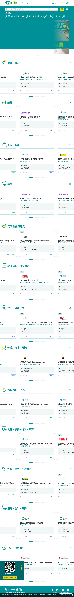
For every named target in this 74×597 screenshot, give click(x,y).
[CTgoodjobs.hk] (10, 589)
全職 (13, 91)
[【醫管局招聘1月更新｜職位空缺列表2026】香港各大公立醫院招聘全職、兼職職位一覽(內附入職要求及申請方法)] (37, 37)
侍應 (40, 16)
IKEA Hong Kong (63, 161)
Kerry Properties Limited (27, 243)
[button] (7, 9)
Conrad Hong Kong (64, 485)
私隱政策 (42, 594)
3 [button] (43, 96)
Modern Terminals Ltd (64, 324)
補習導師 (57, 16)
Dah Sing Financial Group (27, 564)
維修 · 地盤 (31, 16)
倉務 (51, 16)
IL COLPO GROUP (63, 243)
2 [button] (37, 96)
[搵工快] (19, 589)
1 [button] (31, 96)
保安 (69, 16)
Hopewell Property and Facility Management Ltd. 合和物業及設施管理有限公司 (43, 282)
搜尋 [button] (62, 9)
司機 (64, 16)
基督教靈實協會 (63, 119)
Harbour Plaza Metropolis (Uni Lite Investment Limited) (36, 324)
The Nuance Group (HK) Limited (29, 119)
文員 (46, 16)
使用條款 (48, 594)
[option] (37, 80)
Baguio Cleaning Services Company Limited (33, 79)
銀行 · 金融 (21, 16)
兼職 (13, 130)
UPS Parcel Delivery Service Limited (30, 364)
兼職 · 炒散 (10, 16)
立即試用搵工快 (9, 577)
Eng (27, 3)
